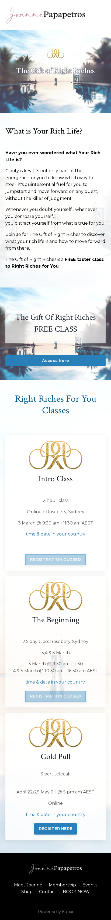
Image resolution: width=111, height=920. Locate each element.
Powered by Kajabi (55, 911)
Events (89, 884)
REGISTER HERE (55, 828)
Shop (27, 891)
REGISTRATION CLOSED (55, 559)
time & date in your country (55, 534)
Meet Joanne (28, 884)
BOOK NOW (76, 891)
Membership (62, 884)
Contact (47, 891)
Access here (55, 360)
